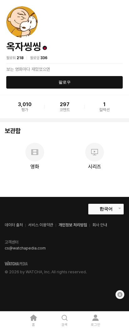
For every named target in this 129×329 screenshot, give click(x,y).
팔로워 (14, 58)
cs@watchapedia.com (25, 248)
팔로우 (65, 82)
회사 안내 (99, 225)
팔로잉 (38, 58)
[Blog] (120, 294)
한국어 (106, 208)
